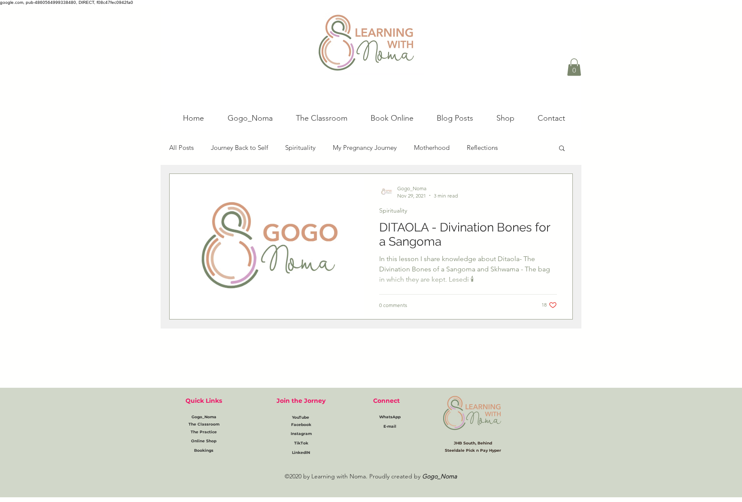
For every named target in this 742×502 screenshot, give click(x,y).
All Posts (181, 147)
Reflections (482, 147)
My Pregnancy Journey (365, 147)
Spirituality (300, 147)
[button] (574, 67)
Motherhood (432, 147)
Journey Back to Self (239, 147)
